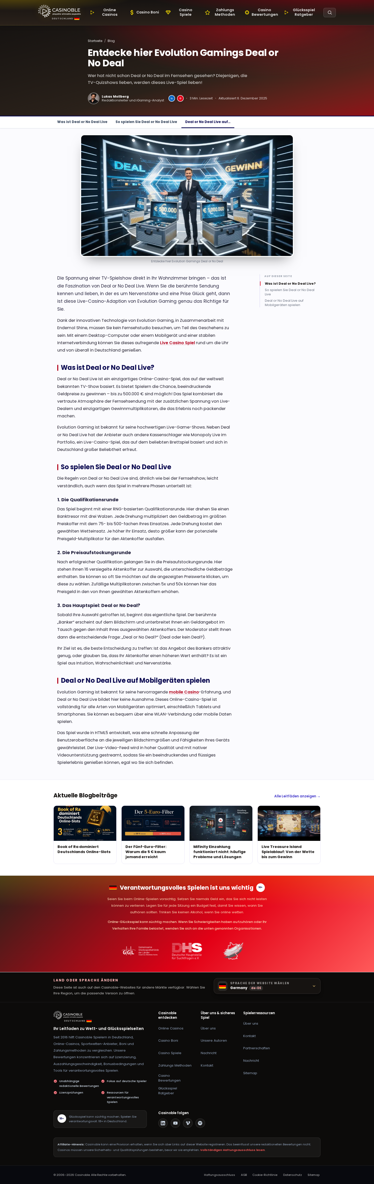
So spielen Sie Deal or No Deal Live (146, 121)
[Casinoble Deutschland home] (69, 1015)
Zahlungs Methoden (175, 1065)
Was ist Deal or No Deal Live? (290, 284)
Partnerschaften (256, 1048)
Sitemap (250, 1073)
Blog (111, 41)
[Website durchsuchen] (329, 12)
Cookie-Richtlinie (264, 1175)
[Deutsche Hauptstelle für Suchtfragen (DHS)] (187, 951)
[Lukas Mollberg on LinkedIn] (171, 98)
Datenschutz (292, 1175)
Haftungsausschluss (219, 1175)
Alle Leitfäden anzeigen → (297, 796)
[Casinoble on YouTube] (175, 1123)
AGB (244, 1175)
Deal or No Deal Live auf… (208, 121)
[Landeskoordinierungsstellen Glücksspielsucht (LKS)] (233, 951)
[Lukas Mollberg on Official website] (180, 98)
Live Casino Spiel (177, 343)
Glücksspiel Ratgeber (167, 1091)
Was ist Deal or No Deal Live (82, 121)
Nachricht (209, 1053)
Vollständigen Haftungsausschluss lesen (232, 1150)
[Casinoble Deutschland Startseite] (59, 11)
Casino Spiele (169, 1053)
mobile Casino (184, 692)
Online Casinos (170, 1028)
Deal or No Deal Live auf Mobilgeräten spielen (284, 302)
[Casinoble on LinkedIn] (163, 1123)
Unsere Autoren (214, 1040)
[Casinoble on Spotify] (200, 1123)
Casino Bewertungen (169, 1078)
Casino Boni (168, 1040)
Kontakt (207, 1065)
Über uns (208, 1028)
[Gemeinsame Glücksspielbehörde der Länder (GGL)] (140, 951)
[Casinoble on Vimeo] (188, 1123)
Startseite (95, 41)
